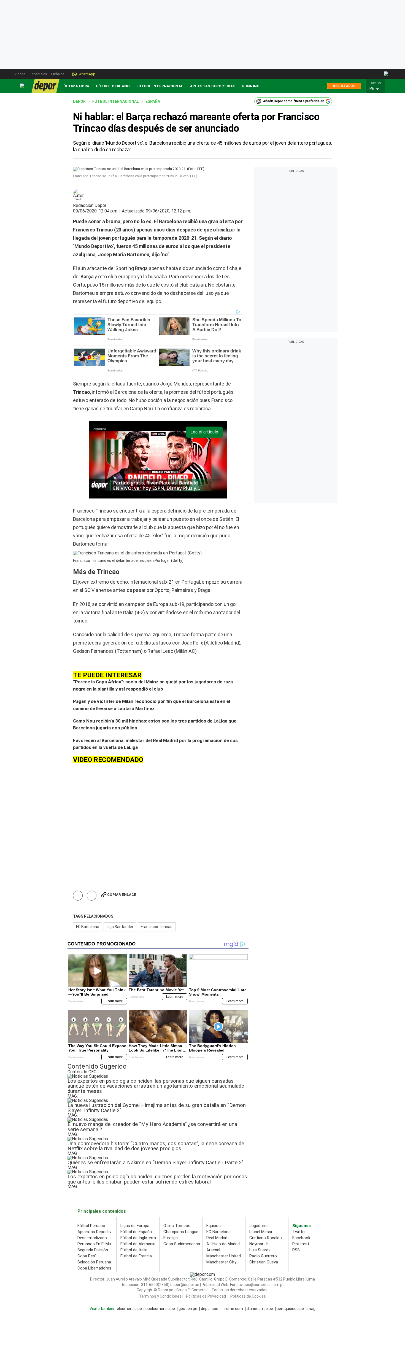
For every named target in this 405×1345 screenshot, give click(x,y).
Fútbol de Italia (133, 1249)
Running (251, 86)
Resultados (344, 86)
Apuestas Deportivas (213, 86)
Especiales (38, 74)
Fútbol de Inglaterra (138, 1237)
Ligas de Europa (134, 1225)
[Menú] (22, 86)
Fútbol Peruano (112, 86)
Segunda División (92, 1249)
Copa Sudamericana (181, 1243)
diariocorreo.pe (260, 1309)
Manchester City (221, 1262)
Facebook (301, 1237)
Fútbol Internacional (159, 86)
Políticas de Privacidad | (207, 1296)
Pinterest (300, 1243)
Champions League (180, 1231)
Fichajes (57, 74)
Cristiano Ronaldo (265, 1237)
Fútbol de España (136, 1231)
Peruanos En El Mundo (97, 1243)
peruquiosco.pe (290, 1309)
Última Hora (76, 86)
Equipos (213, 1225)
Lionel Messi (260, 1231)
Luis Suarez (260, 1249)
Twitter (299, 1231)
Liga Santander (120, 926)
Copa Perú (86, 1256)
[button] (376, 89)
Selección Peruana (94, 1262)
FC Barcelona (87, 926)
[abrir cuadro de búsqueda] (386, 74)
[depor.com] (45, 86)
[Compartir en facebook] (78, 895)
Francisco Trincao (156, 926)
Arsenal (213, 1249)
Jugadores (259, 1225)
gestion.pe (188, 1309)
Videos (20, 74)
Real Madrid (216, 1237)
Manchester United (223, 1256)
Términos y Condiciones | (161, 1296)
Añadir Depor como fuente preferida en (293, 101)
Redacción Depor (89, 205)
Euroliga (170, 1237)
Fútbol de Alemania (137, 1243)
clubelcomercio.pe (158, 1309)
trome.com (233, 1309)
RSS (296, 1249)
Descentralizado (92, 1237)
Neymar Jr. (259, 1243)
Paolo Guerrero (263, 1256)
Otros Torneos (176, 1225)
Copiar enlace (121, 895)
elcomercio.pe (129, 1309)
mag (311, 1309)
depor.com (210, 1309)
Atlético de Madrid (223, 1243)
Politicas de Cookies (248, 1296)
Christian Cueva (263, 1262)
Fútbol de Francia (136, 1256)
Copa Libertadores (94, 1268)
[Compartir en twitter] (91, 895)
